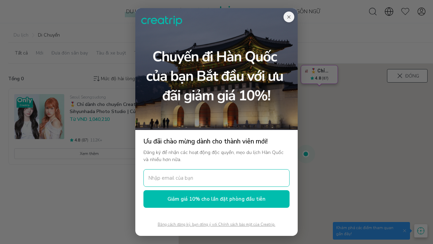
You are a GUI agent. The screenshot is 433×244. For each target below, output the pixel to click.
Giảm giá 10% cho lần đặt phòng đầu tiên (216, 199)
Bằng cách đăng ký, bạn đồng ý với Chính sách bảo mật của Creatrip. (216, 224)
